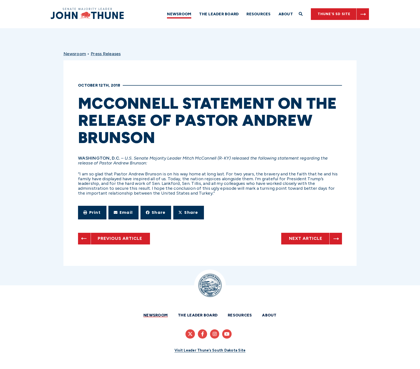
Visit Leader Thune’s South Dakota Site (210, 350)
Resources (258, 14)
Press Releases (106, 53)
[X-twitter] (190, 334)
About (286, 14)
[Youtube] (226, 334)
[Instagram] (214, 334)
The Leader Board (219, 14)
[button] (92, 212)
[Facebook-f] (202, 334)
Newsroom (179, 14)
